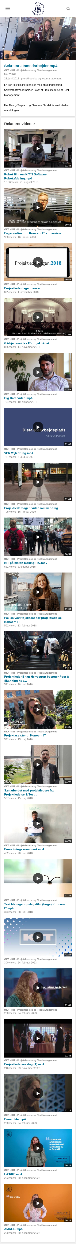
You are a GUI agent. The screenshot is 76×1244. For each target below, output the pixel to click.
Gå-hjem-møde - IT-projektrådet (26, 343)
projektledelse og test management (41, 78)
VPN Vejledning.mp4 (18, 453)
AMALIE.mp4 (13, 1229)
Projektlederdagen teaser (22, 288)
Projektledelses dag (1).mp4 (24, 1064)
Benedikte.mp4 (15, 1119)
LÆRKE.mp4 (13, 1174)
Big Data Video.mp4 (18, 398)
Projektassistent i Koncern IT (25, 735)
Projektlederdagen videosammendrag (31, 508)
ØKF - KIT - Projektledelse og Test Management (30, 70)
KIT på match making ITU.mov (25, 562)
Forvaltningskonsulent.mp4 (24, 849)
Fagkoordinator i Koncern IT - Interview (32, 233)
